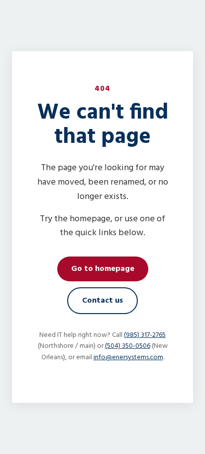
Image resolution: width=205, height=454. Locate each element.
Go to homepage (102, 268)
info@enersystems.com (128, 357)
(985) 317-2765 (145, 335)
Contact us (102, 300)
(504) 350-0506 (127, 346)
